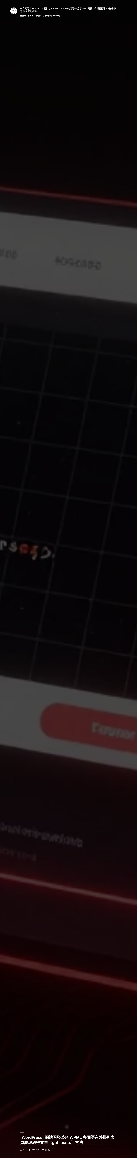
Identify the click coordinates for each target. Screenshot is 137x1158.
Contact (47, 15)
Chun (24, 1150)
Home (23, 15)
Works (56, 15)
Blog (30, 15)
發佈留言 (48, 1150)
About (38, 15)
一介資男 (24, 8)
